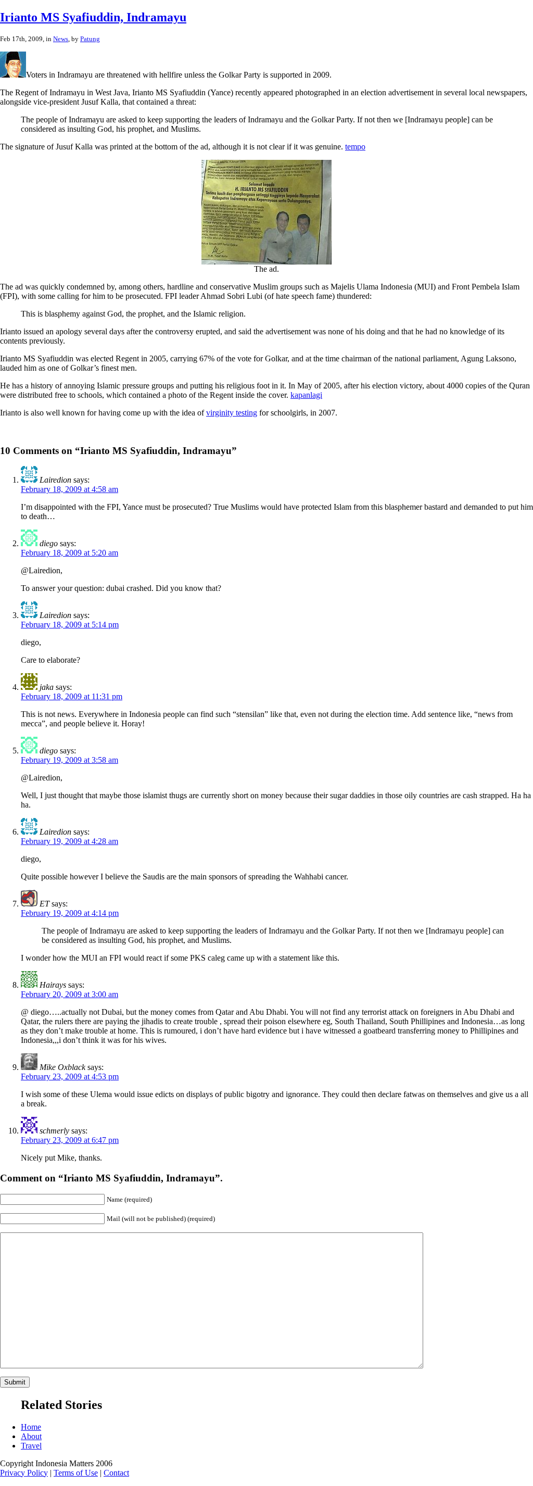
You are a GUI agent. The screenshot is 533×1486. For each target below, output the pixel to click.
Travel (31, 1445)
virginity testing (231, 412)
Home (31, 1426)
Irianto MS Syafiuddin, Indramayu (93, 17)
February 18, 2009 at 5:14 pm (70, 624)
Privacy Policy (24, 1472)
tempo (355, 146)
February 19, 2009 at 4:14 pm (70, 913)
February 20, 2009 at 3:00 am (69, 994)
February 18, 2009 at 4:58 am (69, 489)
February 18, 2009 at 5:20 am (69, 552)
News (60, 39)
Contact (116, 1472)
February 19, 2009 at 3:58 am (69, 759)
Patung (90, 39)
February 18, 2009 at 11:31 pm (71, 696)
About (31, 1436)
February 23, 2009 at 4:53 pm (70, 1076)
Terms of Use (76, 1472)
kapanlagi (306, 395)
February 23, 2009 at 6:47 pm (70, 1140)
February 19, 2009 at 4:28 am (69, 841)
